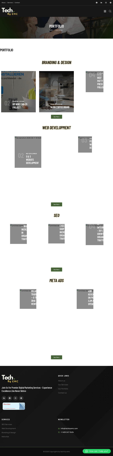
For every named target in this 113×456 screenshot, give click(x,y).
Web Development (31, 153)
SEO (98, 224)
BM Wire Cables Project (19, 106)
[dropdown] (105, 9)
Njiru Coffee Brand (60, 107)
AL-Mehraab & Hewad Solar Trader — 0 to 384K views (35, 293)
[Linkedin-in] (101, 2)
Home (51, 30)
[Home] (10, 11)
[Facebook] (96, 2)
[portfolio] (18, 91)
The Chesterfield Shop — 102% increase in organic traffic (66, 230)
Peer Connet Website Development (95, 144)
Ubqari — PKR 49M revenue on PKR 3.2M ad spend (92, 294)
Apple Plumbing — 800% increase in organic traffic (25, 229)
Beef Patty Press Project (101, 82)
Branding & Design (18, 101)
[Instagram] (106, 2)
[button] (97, 451)
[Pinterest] (110, 2)
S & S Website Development (32, 159)
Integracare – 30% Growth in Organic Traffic (103, 234)
